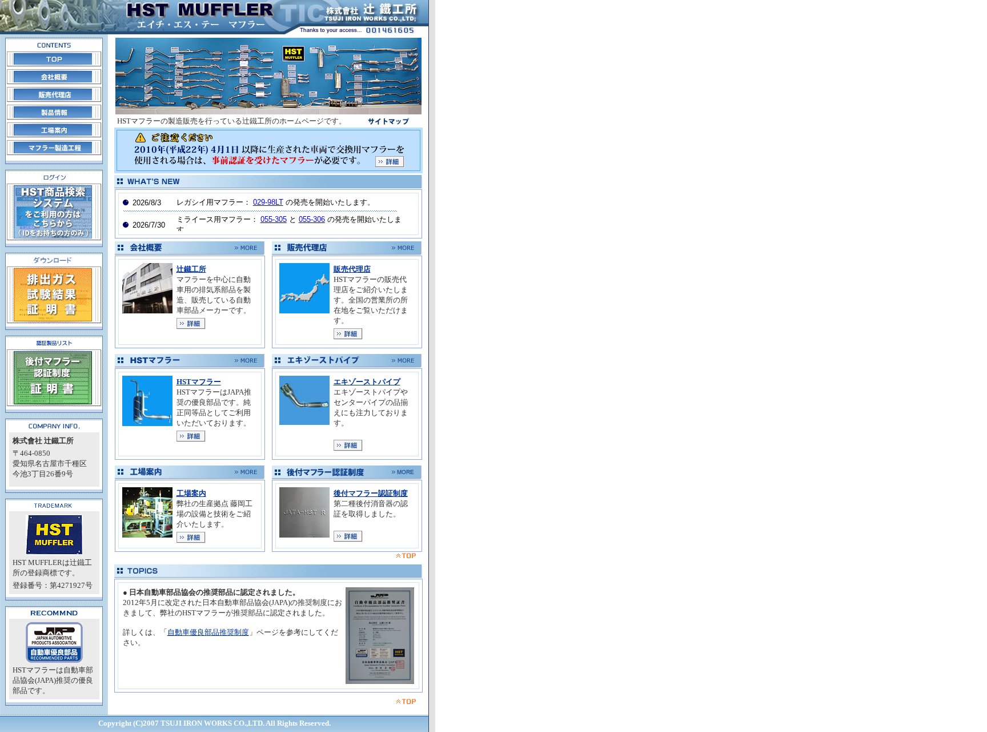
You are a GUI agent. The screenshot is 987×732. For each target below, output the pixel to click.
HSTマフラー (198, 381)
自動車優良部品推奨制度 (208, 632)
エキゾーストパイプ (367, 381)
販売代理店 (352, 269)
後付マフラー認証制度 (371, 493)
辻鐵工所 (191, 269)
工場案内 (191, 493)
